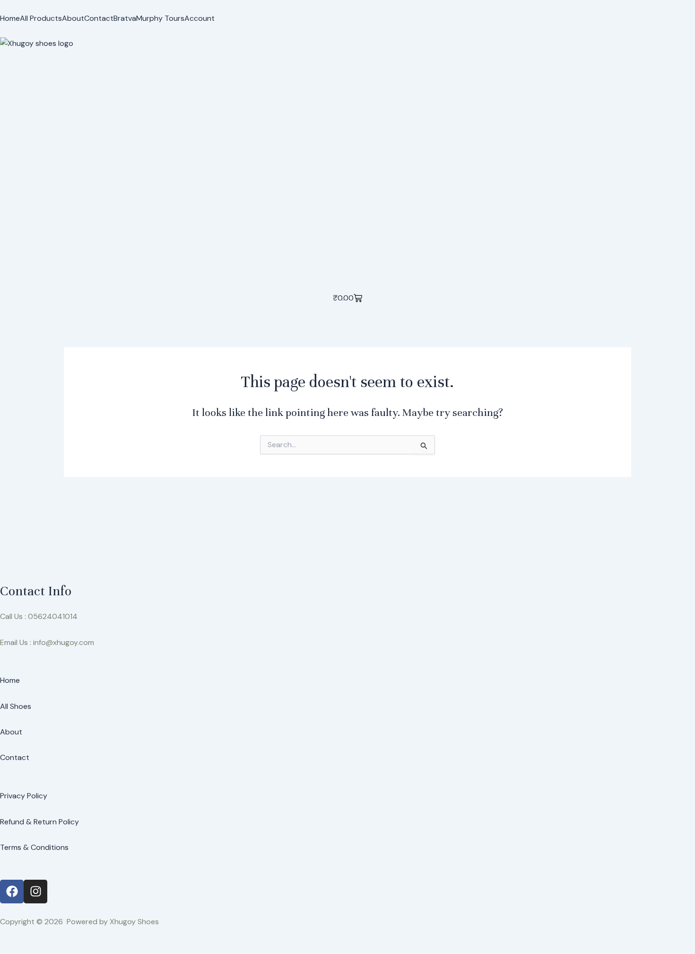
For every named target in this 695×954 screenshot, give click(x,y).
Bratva (124, 18)
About (73, 18)
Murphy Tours (160, 18)
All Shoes (15, 706)
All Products (41, 18)
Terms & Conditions (34, 847)
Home (10, 18)
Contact (98, 18)
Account (199, 18)
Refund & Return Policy (39, 822)
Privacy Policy (23, 796)
